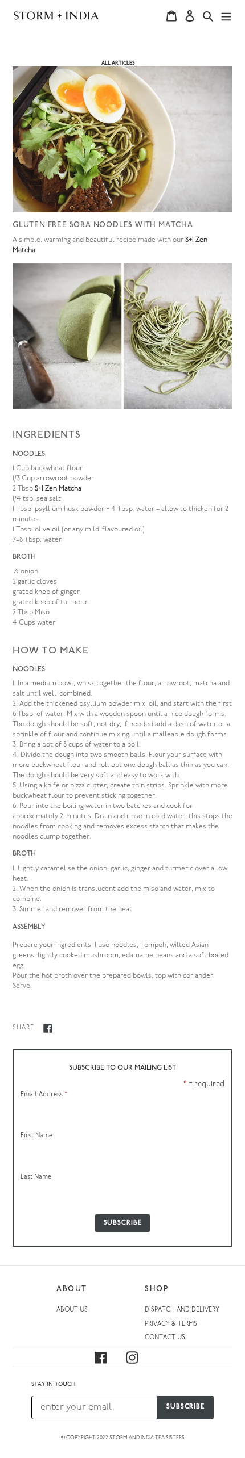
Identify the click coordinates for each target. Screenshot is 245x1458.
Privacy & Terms (171, 1324)
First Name (36, 1136)
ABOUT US (72, 1310)
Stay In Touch (53, 1384)
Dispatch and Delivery (182, 1310)
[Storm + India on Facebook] (107, 1357)
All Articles (118, 63)
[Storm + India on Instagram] (139, 1357)
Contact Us (165, 1338)
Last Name (36, 1177)
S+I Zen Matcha (58, 488)
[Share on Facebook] (47, 1028)
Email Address (44, 1095)
